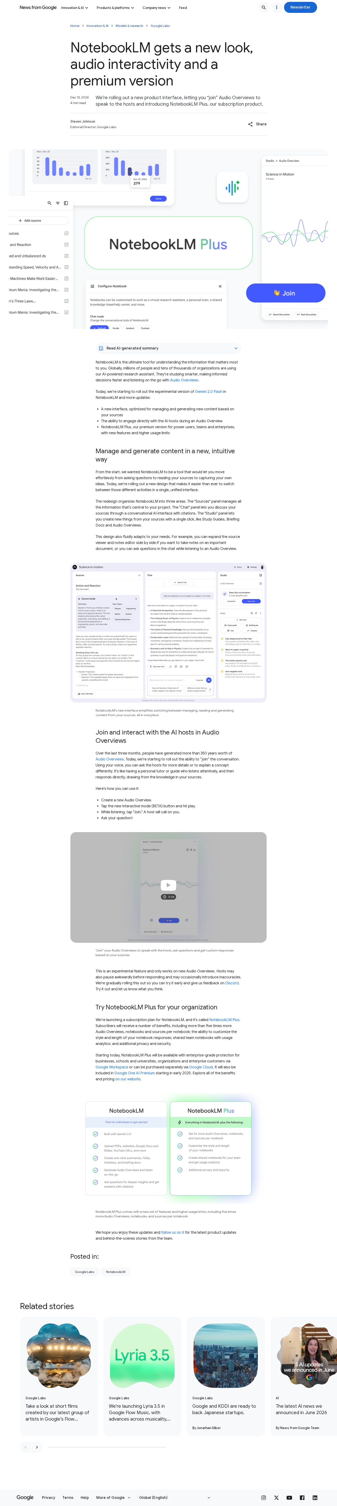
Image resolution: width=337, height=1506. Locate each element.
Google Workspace (112, 1067)
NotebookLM (115, 1272)
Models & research (129, 26)
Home (74, 26)
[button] (300, 7)
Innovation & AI (72, 8)
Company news (154, 8)
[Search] (263, 7)
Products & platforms (113, 8)
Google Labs (160, 26)
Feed (183, 8)
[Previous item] (25, 1447)
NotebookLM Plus (224, 1020)
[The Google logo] (25, 1497)
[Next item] (36, 1447)
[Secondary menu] (276, 7)
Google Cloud (201, 1067)
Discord (232, 983)
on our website (127, 1079)
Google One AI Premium (134, 1073)
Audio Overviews (184, 380)
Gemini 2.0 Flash (208, 391)
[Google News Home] (38, 7)
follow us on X (172, 1232)
